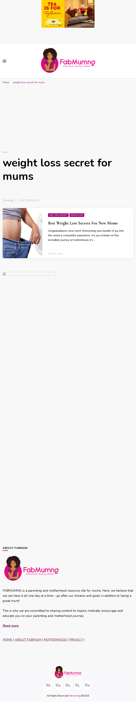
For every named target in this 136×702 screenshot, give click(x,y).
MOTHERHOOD (55, 640)
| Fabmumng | (74, 695)
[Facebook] (48, 686)
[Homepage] (68, 672)
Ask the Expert (58, 215)
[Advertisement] (68, 112)
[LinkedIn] (77, 686)
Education (77, 215)
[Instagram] (68, 686)
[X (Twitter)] (58, 686)
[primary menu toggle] (4, 61)
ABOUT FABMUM (28, 640)
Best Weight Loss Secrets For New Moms (83, 223)
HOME (7, 640)
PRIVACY (76, 640)
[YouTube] (87, 686)
